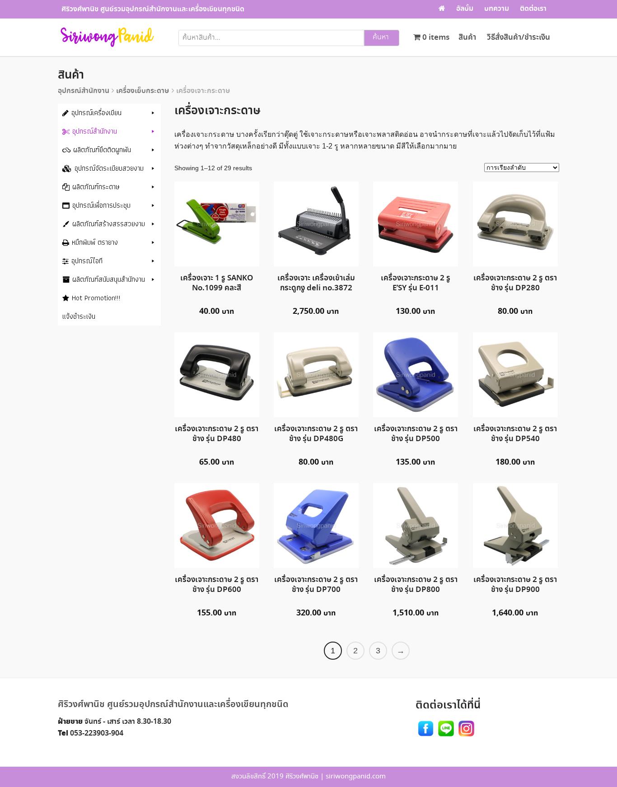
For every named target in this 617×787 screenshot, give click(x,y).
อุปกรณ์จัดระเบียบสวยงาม (109, 168)
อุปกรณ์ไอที (87, 260)
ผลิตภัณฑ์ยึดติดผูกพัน (102, 149)
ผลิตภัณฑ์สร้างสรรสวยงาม (108, 223)
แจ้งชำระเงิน (78, 316)
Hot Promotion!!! (96, 297)
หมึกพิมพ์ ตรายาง (95, 242)
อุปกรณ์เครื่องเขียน (96, 112)
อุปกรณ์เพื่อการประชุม (101, 205)
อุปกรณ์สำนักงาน (83, 91)
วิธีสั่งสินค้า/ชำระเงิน (518, 37)
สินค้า (467, 37)
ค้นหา (381, 37)
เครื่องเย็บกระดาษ (142, 91)
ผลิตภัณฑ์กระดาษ (96, 186)
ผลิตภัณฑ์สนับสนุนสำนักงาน (108, 279)
